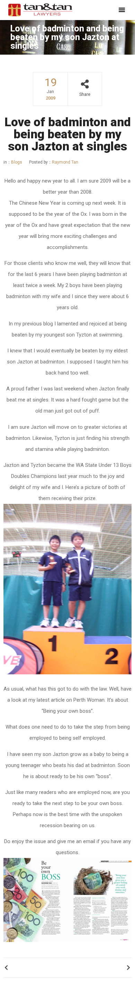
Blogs (16, 162)
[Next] (100, 967)
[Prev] (35, 967)
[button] (122, 9)
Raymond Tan (53, 162)
